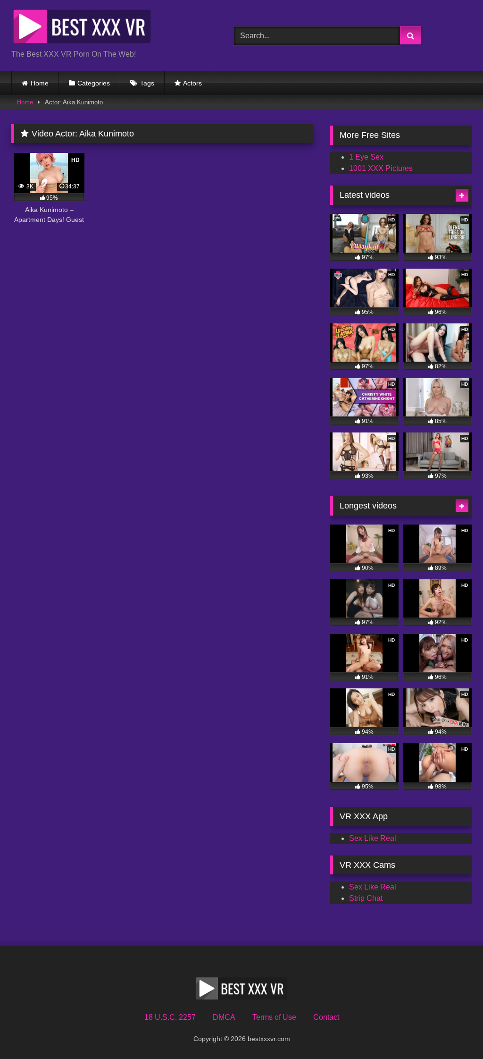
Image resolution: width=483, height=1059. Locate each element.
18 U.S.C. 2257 (170, 1017)
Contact (326, 1017)
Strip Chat (366, 898)
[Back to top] (453, 1031)
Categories (93, 83)
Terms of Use (274, 1017)
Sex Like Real (372, 838)
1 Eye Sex (366, 157)
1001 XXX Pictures (381, 168)
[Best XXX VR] (107, 28)
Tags (147, 83)
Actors (192, 83)
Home (40, 83)
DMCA (224, 1017)
